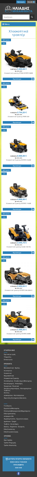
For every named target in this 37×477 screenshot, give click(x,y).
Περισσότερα (17, 79)
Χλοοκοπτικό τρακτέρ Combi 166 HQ (19, 247)
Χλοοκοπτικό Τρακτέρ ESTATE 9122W (18, 160)
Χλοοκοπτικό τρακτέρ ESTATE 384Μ (18, 334)
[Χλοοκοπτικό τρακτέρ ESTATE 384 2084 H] (18, 277)
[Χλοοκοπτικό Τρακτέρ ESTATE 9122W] (18, 146)
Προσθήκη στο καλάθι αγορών (33, 79)
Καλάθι (31, 2)
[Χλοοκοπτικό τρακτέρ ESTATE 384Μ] (18, 320)
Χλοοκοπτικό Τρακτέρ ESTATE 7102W (18, 203)
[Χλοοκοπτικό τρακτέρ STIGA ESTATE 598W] (18, 60)
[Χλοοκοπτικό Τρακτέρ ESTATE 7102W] (18, 190)
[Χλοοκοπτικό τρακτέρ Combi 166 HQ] (18, 233)
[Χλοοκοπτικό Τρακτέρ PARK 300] (18, 103)
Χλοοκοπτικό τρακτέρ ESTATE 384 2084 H (18, 290)
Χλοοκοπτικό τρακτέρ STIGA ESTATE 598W (18, 73)
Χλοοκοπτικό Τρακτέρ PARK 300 (18, 117)
